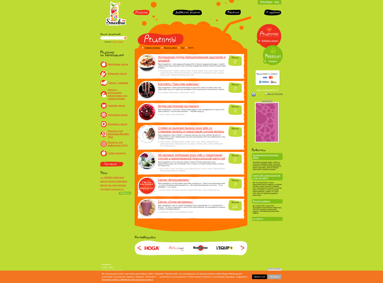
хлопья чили (165, 75)
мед (176, 212)
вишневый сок (213, 190)
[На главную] (115, 25)
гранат (221, 70)
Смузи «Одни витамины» (175, 201)
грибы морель (170, 146)
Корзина (273, 61)
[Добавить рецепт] (187, 12)
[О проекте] (272, 12)
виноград (183, 190)
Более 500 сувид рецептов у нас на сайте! (266, 176)
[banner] (267, 122)
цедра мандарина (177, 114)
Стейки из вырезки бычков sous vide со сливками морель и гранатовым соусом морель (191, 129)
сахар (108, 177)
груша (162, 190)
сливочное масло (166, 72)
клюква (194, 70)
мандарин (175, 190)
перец (115, 185)
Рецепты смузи (170, 48)
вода (162, 168)
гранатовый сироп (195, 190)
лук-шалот (191, 143)
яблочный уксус (195, 168)
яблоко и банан (117, 42)
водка (171, 92)
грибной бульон (180, 143)
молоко (122, 185)
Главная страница (152, 48)
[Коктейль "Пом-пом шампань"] (147, 90)
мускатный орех (166, 70)
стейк (210, 143)
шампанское (184, 92)
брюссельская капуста (183, 72)
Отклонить (274, 277)
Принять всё (259, 277)
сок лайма (164, 92)
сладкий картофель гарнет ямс (182, 75)
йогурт (171, 212)
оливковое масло (177, 141)
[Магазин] (233, 12)
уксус (193, 141)
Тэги (182, 48)
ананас (168, 190)
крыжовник (183, 212)
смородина (164, 212)
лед (109, 185)
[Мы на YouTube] (274, 94)
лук (102, 189)
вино (205, 143)
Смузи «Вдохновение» (173, 179)
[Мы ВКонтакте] (253, 94)
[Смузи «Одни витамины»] (147, 208)
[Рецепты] (141, 12)
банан (107, 189)
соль (102, 178)
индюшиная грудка (209, 72)
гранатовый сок (212, 141)
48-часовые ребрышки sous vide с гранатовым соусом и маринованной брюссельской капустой (191, 156)
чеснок (111, 181)
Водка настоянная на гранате (178, 106)
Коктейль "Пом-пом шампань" (178, 84)
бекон (216, 70)
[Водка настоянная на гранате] (147, 112)
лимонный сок (117, 189)
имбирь (176, 70)
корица (182, 70)
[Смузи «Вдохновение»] (147, 186)
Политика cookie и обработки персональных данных (127, 279)
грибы (167, 141)
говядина (199, 143)
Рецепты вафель (261, 201)
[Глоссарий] (115, 164)
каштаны (220, 72)
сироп (192, 92)
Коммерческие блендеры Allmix (266, 156)
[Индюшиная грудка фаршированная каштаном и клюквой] (147, 63)
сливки (200, 70)
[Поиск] (125, 38)
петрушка (179, 168)
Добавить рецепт (270, 41)
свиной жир (197, 72)
